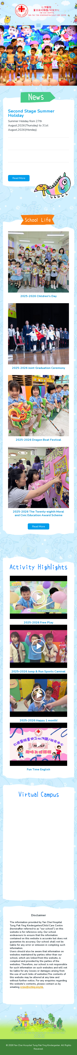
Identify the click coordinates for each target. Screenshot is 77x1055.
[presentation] (4, 55)
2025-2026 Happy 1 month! (38, 720)
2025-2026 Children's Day (38, 296)
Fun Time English (38, 769)
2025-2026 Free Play (38, 623)
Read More (19, 178)
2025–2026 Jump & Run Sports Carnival (38, 672)
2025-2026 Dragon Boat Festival (38, 440)
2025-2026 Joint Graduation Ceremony (38, 368)
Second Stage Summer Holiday (31, 113)
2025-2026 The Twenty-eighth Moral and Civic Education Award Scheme (38, 513)
